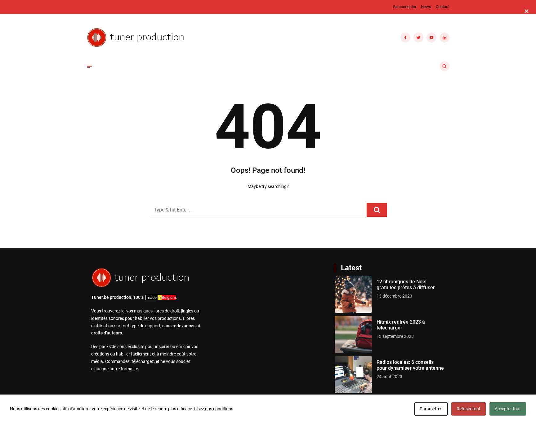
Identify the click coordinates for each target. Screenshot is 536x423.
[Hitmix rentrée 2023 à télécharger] (353, 334)
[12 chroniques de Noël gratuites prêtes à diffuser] (353, 294)
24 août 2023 (389, 376)
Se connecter (404, 6)
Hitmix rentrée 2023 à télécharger (401, 325)
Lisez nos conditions (213, 408)
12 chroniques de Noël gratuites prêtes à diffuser (406, 284)
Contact (442, 6)
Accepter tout (508, 408)
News (426, 6)
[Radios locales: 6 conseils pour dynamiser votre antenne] (353, 374)
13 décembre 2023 (394, 296)
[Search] (377, 210)
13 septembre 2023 (395, 336)
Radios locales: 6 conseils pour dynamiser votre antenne (410, 365)
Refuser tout (468, 408)
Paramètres (431, 408)
